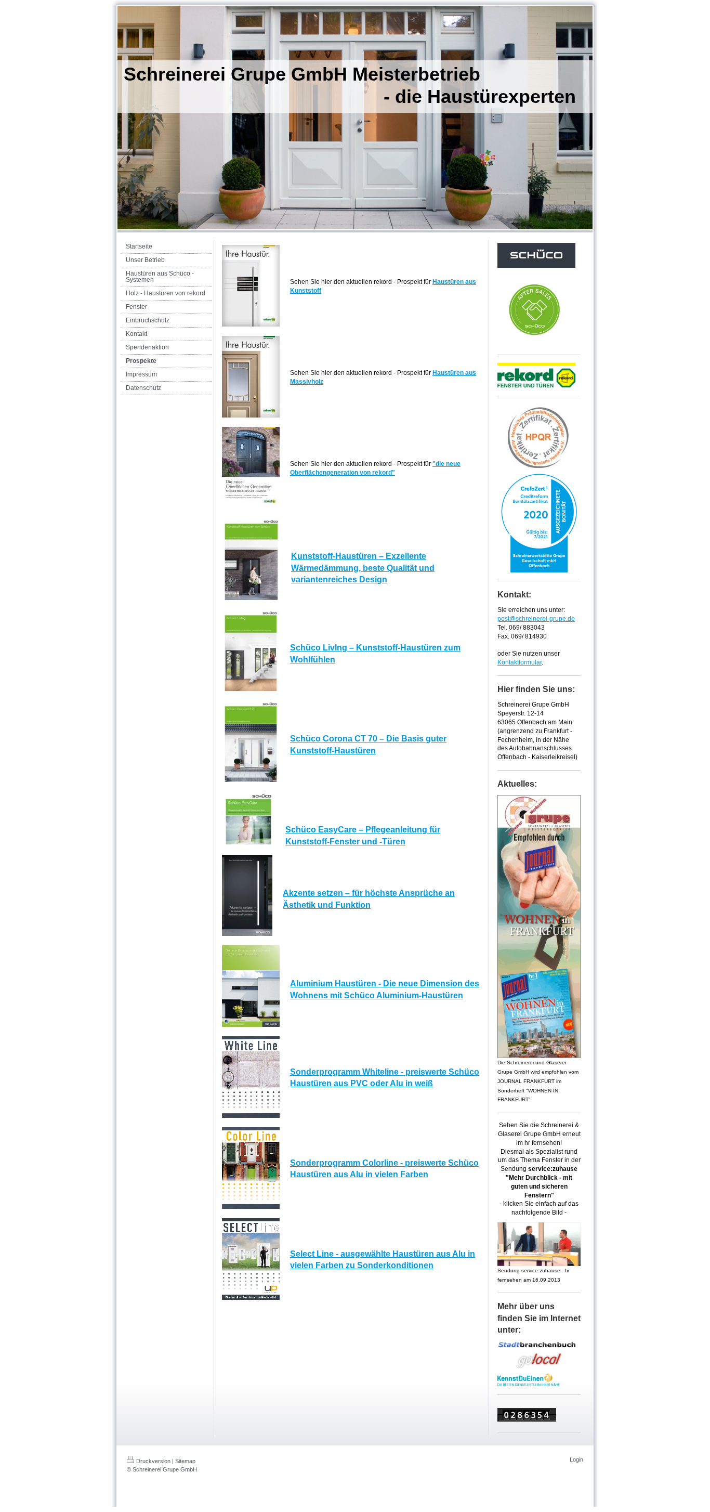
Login (576, 1459)
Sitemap (185, 1461)
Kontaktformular (519, 662)
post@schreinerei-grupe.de (536, 618)
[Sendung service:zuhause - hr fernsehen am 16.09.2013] (539, 1244)
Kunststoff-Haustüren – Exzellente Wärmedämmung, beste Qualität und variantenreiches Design (363, 568)
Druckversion (153, 1461)
